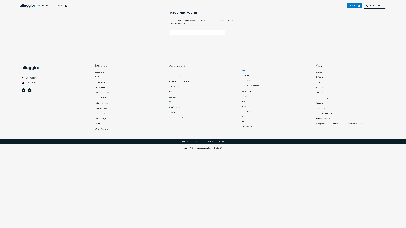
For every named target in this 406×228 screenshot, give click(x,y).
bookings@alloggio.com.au (35, 82)
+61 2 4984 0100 (31, 78)
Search (231, 32)
